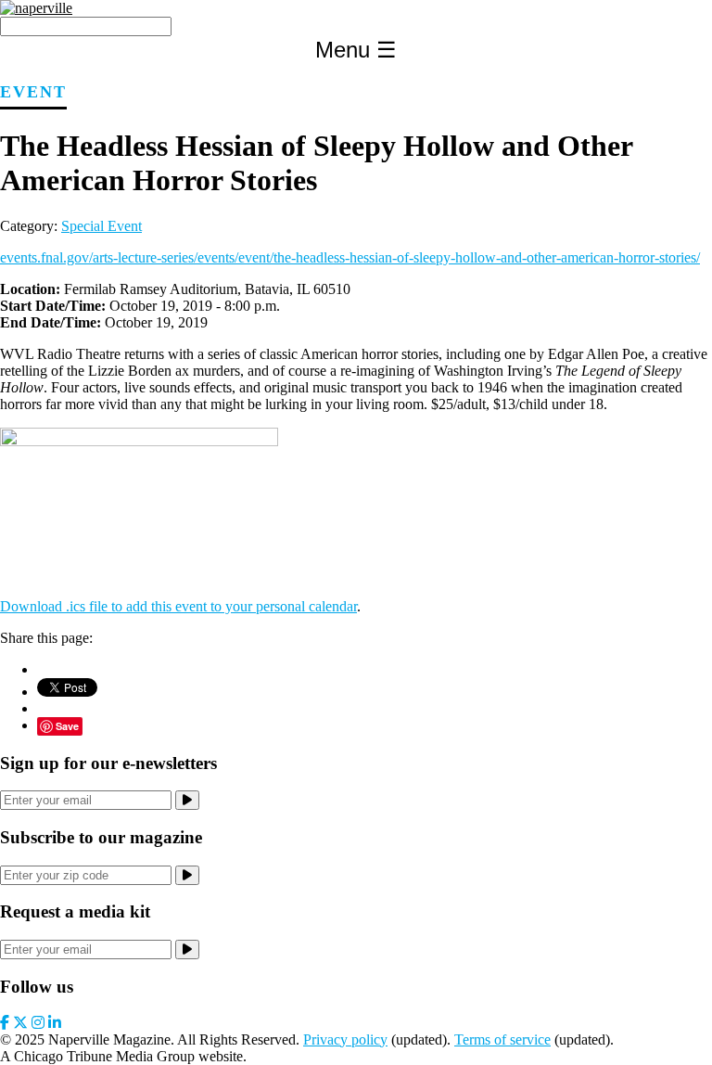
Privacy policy (345, 1039)
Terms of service (502, 1039)
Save (67, 726)
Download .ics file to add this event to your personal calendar (178, 606)
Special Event (101, 226)
